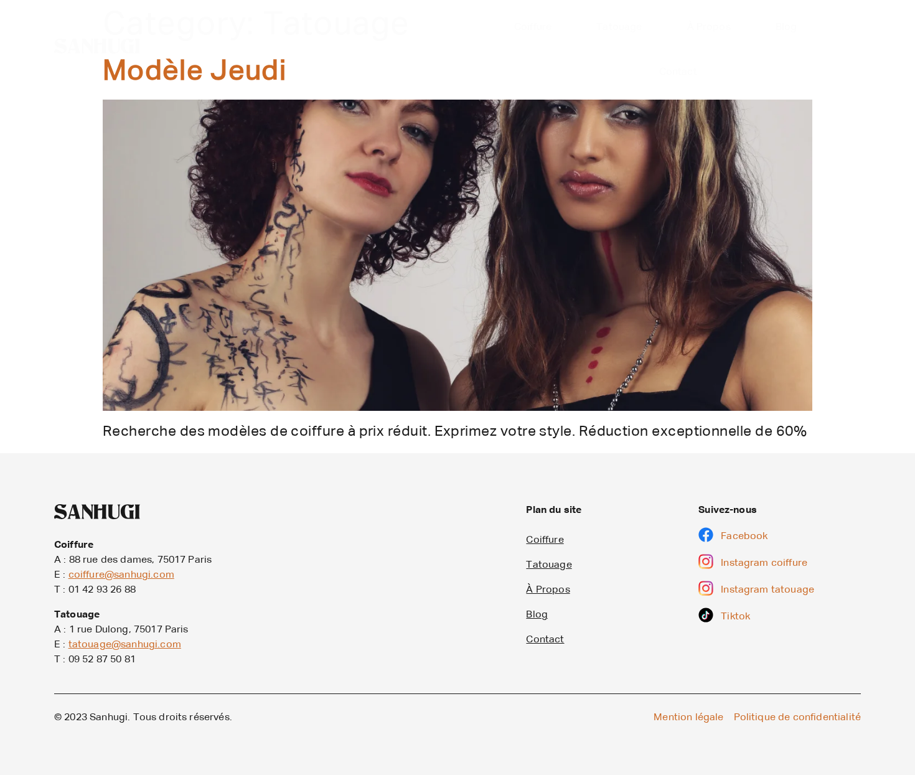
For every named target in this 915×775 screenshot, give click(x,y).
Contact (678, 72)
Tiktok (735, 617)
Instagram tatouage (767, 590)
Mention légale (688, 718)
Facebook (744, 537)
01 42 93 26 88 (102, 590)
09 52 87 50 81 (102, 660)
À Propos (709, 27)
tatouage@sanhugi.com (124, 645)
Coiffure (532, 27)
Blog (786, 27)
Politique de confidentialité (797, 718)
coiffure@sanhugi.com (121, 575)
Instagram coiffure (764, 563)
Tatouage (619, 27)
